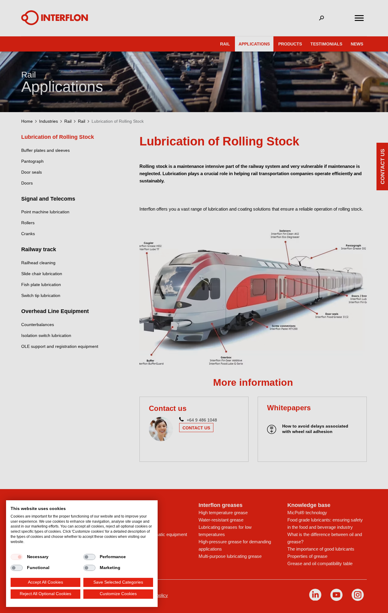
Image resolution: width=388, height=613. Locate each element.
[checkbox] (17, 557)
